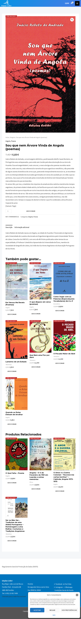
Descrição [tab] (9, 227)
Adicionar (30, 211)
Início (7, 137)
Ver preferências (69, 610)
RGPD (54, 615)
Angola (12, 137)
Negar (52, 610)
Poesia (13, 141)
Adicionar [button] (12, 314)
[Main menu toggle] (77, 3)
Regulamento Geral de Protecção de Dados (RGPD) (20, 567)
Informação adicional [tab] (21, 227)
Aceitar (37, 610)
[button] (77, 595)
